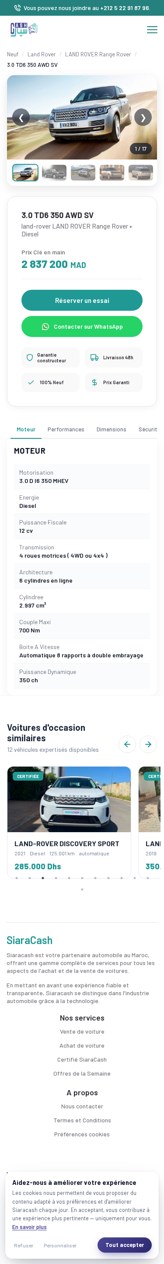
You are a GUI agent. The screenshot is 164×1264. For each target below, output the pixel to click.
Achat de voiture (82, 1045)
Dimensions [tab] (111, 429)
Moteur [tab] (26, 429)
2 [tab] (29, 878)
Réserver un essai (82, 300)
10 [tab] (134, 878)
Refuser (23, 1245)
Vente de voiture (82, 1031)
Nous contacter (82, 1106)
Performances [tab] (66, 429)
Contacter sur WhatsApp (88, 326)
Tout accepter (124, 1244)
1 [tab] (16, 878)
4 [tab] (56, 878)
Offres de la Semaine (82, 1073)
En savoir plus (29, 1226)
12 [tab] (82, 889)
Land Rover (42, 54)
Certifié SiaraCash (82, 1059)
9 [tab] (121, 878)
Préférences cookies (82, 1134)
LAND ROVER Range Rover (98, 54)
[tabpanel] (69, 822)
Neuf (12, 54)
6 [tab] (82, 878)
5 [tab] (69, 878)
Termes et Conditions (82, 1120)
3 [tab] (42, 878)
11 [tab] (147, 878)
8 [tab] (108, 878)
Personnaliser (60, 1245)
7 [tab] (95, 878)
